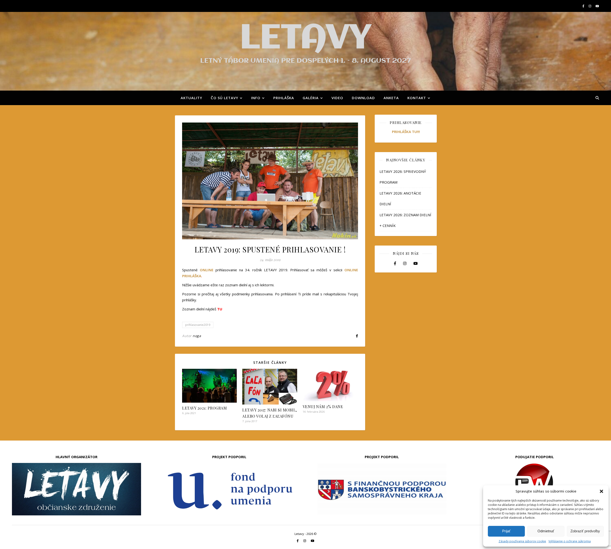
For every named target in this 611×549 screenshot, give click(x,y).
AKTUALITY (191, 97)
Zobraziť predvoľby (585, 531)
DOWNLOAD (363, 97)
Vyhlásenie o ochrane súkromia (569, 541)
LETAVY (305, 39)
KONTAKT (416, 97)
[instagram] (590, 6)
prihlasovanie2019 (197, 325)
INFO (255, 97)
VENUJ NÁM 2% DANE (323, 406)
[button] (601, 491)
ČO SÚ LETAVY (224, 97)
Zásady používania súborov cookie (522, 541)
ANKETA (391, 97)
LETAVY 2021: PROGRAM (204, 407)
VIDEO (337, 97)
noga (197, 336)
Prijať (506, 531)
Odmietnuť (545, 531)
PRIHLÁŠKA (283, 97)
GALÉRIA (311, 97)
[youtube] (597, 6)
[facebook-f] (583, 6)
